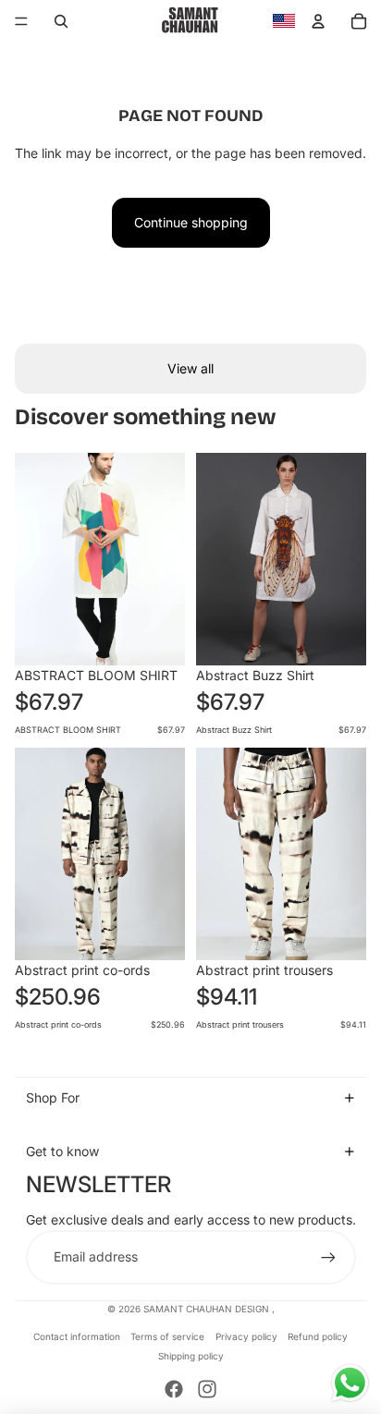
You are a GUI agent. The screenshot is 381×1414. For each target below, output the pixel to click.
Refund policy (318, 1336)
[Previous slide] (29, 559)
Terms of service (167, 1336)
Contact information (76, 1336)
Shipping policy (191, 1355)
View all (190, 368)
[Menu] (21, 21)
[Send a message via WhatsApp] (350, 1383)
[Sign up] (328, 1256)
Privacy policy (246, 1336)
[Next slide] (170, 559)
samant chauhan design (207, 1308)
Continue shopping (191, 222)
